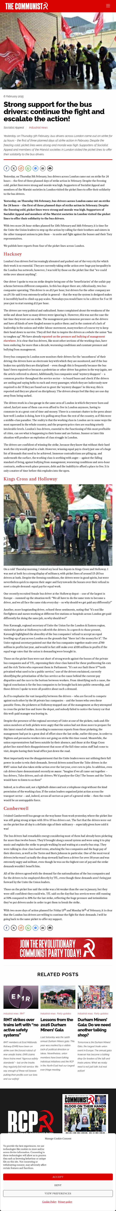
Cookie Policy (49, 1201)
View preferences (58, 1193)
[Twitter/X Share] (14, 168)
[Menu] (108, 5)
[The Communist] (26, 8)
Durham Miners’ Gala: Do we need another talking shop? (94, 1027)
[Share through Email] (43, 168)
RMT (22, 1013)
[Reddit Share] (21, 168)
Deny (58, 1185)
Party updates (64, 1013)
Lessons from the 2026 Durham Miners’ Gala (56, 1024)
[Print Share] (50, 168)
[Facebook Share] (6, 168)
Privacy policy (65, 1201)
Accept (58, 1176)
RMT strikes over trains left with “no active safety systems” (20, 1027)
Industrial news (38, 127)
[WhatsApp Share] (28, 168)
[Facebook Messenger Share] (35, 168)
